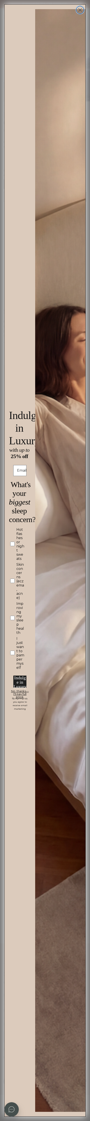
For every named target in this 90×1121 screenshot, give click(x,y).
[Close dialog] (80, 10)
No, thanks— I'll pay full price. (20, 692)
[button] (11, 1109)
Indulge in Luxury (20, 682)
